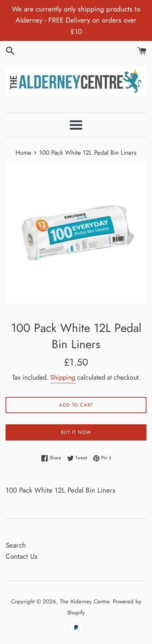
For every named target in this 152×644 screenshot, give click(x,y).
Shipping (62, 377)
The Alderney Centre (84, 601)
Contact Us (22, 556)
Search (16, 545)
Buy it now (76, 432)
